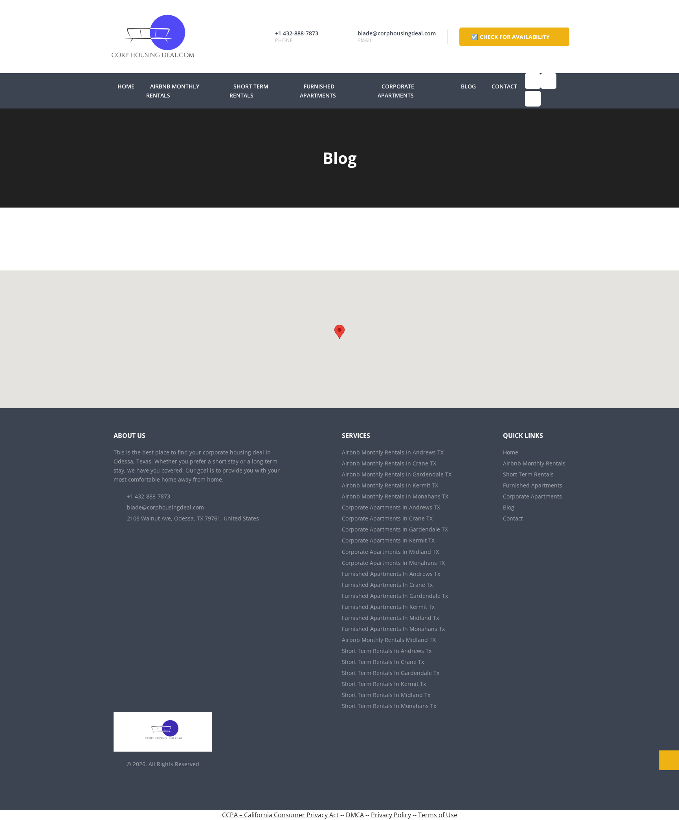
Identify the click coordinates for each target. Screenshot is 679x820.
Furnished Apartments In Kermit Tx (388, 606)
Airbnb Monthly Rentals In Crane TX (389, 463)
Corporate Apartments (532, 496)
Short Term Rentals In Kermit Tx (384, 684)
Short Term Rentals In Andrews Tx (386, 651)
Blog (468, 86)
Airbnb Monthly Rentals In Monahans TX (395, 496)
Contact (504, 86)
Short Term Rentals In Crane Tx (383, 662)
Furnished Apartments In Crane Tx (387, 584)
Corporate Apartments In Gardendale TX (395, 529)
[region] (339, 339)
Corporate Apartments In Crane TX (387, 518)
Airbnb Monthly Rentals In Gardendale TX (396, 474)
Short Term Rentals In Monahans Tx (389, 706)
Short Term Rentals (528, 474)
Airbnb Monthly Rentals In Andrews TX (393, 452)
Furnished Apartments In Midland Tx (390, 617)
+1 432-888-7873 (296, 33)
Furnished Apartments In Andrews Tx (391, 573)
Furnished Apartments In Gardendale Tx (395, 595)
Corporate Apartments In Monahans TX (393, 562)
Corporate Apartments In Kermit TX (388, 540)
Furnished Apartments (532, 485)
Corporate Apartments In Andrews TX (391, 507)
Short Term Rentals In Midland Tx (386, 695)
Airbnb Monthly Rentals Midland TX (389, 639)
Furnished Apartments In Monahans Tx (393, 628)
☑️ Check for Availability (511, 36)
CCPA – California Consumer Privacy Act (280, 815)
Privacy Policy (391, 815)
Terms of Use (437, 815)
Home (125, 86)
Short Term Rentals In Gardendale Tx (390, 673)
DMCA (355, 815)
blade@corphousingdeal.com (397, 33)
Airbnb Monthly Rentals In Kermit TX (390, 485)
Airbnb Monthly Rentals (534, 463)
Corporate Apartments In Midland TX (390, 551)
